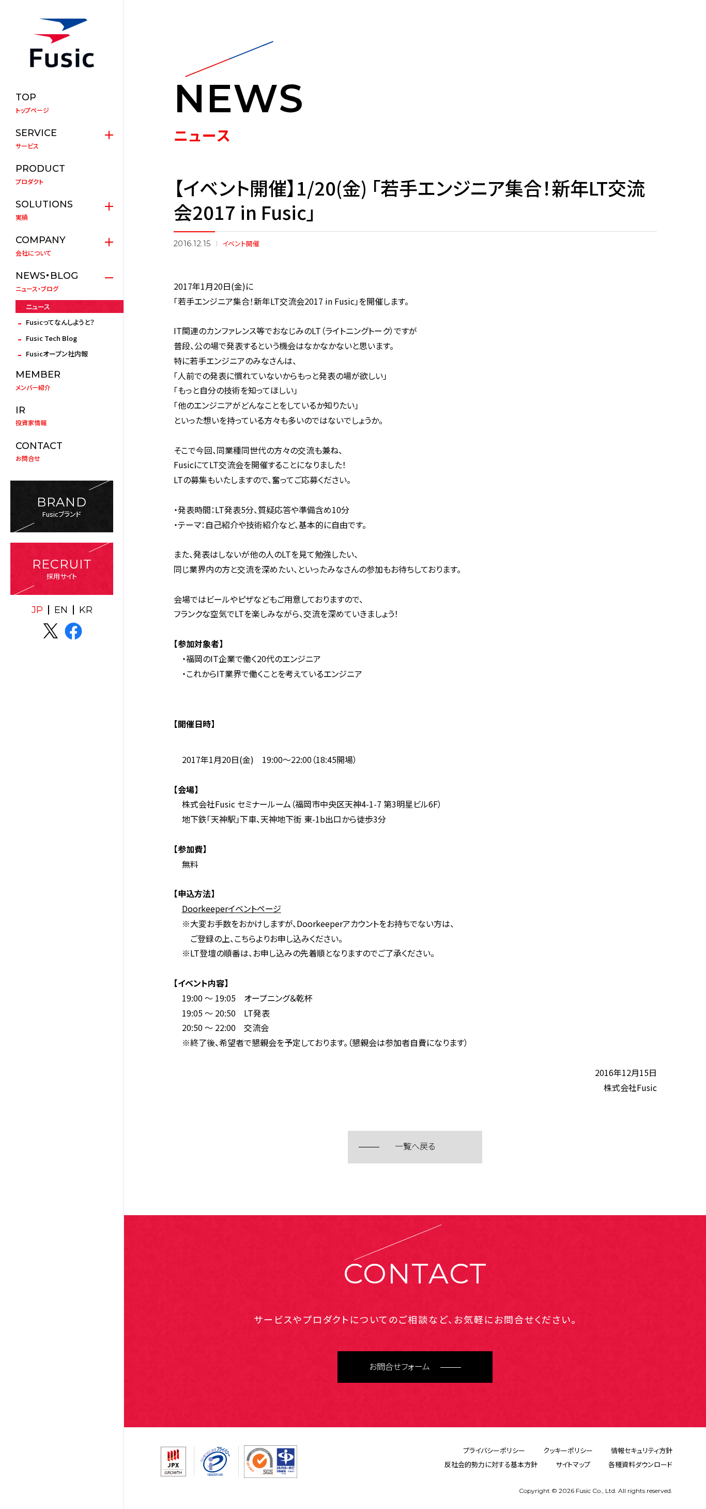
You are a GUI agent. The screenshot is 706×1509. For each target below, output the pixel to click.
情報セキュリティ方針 (641, 1450)
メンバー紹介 (38, 380)
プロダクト (40, 174)
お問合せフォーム (399, 1367)
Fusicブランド (62, 507)
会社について (41, 245)
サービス (36, 138)
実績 (44, 210)
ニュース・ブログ (47, 281)
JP (37, 610)
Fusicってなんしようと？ (60, 322)
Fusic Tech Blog (51, 338)
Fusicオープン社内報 (57, 353)
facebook (73, 631)
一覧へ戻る (415, 1147)
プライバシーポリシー (494, 1450)
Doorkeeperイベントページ (231, 908)
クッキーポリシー (568, 1450)
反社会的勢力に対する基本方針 (491, 1464)
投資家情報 (31, 416)
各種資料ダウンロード (640, 1464)
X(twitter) (50, 631)
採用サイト (62, 569)
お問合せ (39, 451)
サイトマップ (573, 1464)
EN (61, 610)
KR (86, 610)
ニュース (38, 306)
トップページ (32, 103)
